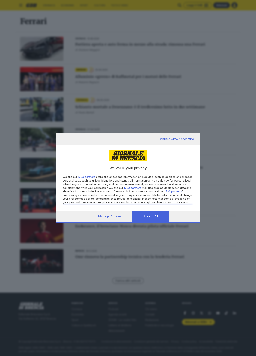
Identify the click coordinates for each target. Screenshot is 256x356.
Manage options (109, 216)
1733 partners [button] (86, 177)
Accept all (150, 216)
